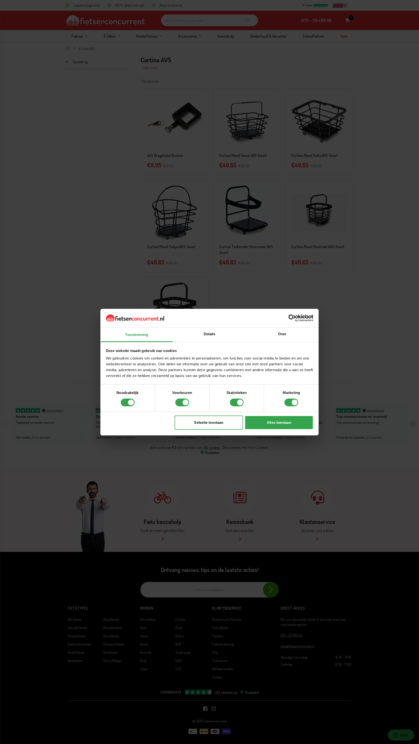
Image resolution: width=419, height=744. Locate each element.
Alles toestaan (279, 422)
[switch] (182, 402)
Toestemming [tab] (136, 335)
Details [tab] (210, 334)
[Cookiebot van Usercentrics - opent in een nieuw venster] (292, 318)
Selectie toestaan (208, 422)
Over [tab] (282, 334)
